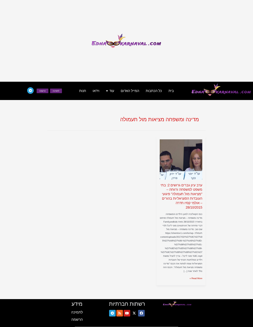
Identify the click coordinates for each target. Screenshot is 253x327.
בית (171, 91)
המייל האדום (130, 91)
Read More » (196, 278)
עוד (111, 91)
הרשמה (77, 319)
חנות (82, 91)
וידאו (96, 91)
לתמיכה (77, 312)
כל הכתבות (154, 91)
